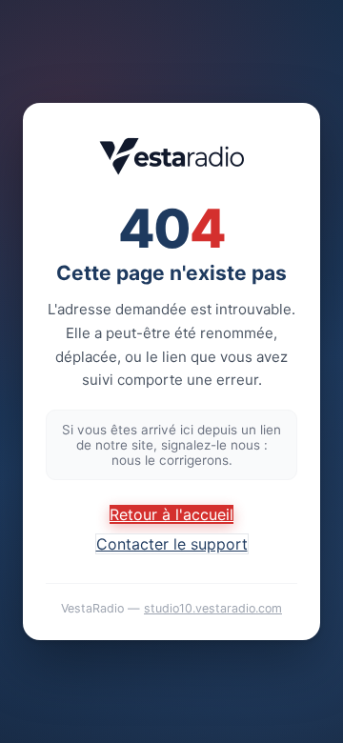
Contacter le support (172, 543)
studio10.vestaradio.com (213, 608)
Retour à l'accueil (171, 514)
